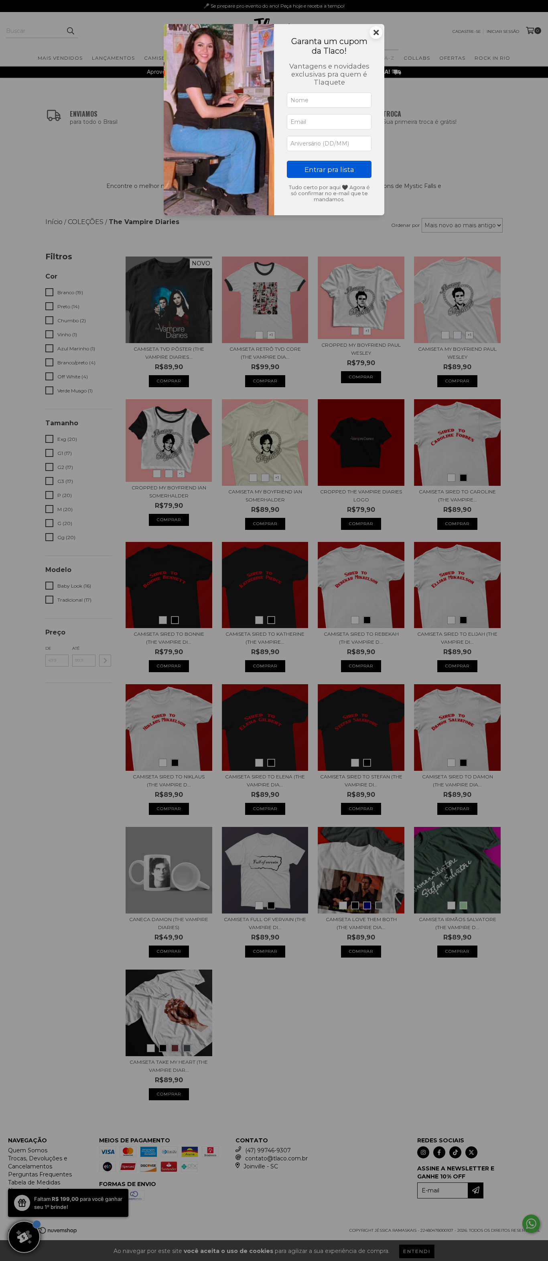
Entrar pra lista (329, 170)
